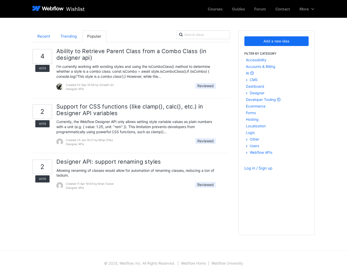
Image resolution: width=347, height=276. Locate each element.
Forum (260, 8)
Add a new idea (276, 41)
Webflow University (227, 263)
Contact (282, 8)
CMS (253, 80)
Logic (250, 132)
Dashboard (255, 86)
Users (254, 146)
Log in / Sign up (258, 168)
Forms (251, 113)
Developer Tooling (261, 99)
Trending (68, 36)
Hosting (252, 119)
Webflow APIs (260, 152)
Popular (94, 36)
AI (248, 73)
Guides (238, 8)
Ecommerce (255, 106)
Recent (43, 36)
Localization (256, 126)
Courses (215, 8)
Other (254, 139)
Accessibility (256, 60)
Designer (256, 93)
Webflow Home (193, 263)
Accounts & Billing (260, 66)
